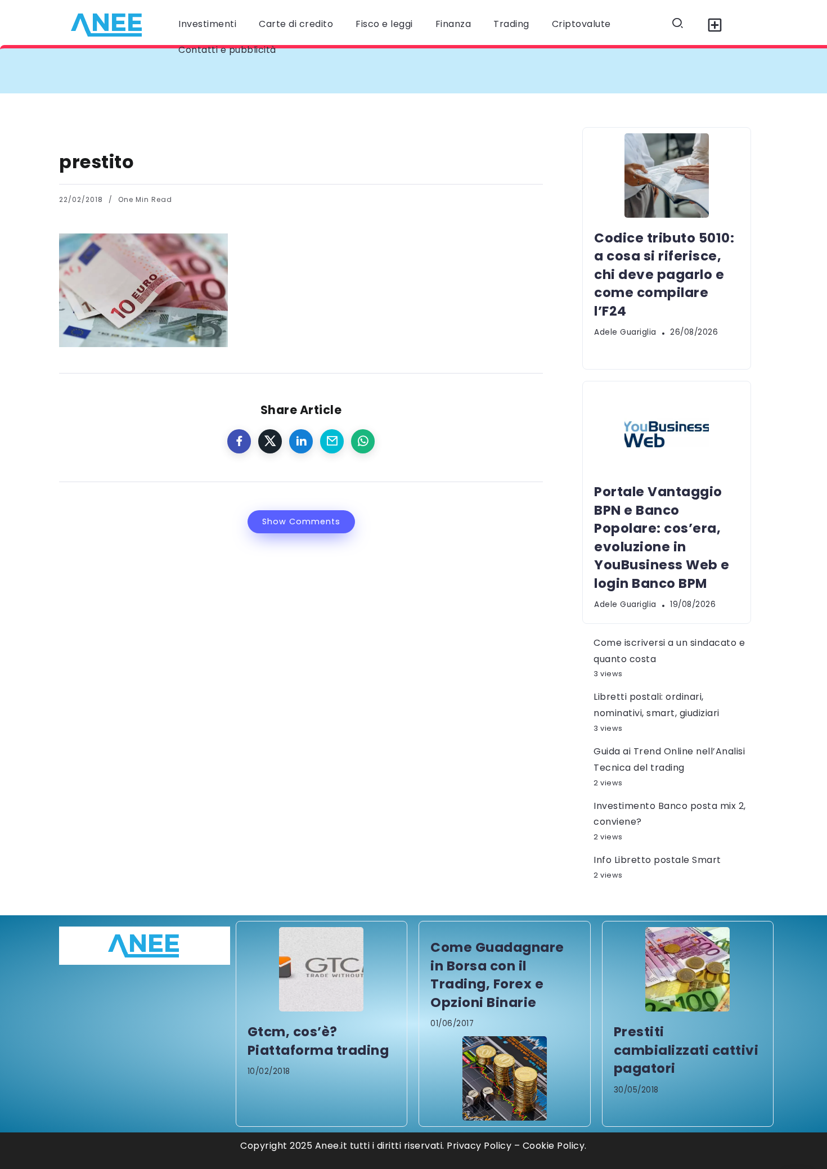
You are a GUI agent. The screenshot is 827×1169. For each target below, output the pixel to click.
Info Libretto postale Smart (657, 859)
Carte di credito (296, 23)
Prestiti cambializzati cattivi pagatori (686, 1050)
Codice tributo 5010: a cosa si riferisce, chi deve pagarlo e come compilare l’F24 (274, 70)
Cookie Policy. (555, 1145)
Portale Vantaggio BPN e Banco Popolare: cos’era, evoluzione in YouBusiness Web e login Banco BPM (662, 537)
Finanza (453, 23)
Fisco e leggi (384, 23)
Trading (511, 23)
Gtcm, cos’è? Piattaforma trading (318, 1041)
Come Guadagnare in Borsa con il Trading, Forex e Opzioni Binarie (497, 974)
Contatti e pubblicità (227, 49)
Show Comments (301, 521)
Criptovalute (581, 23)
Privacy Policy (479, 1145)
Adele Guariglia (625, 332)
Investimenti (207, 23)
